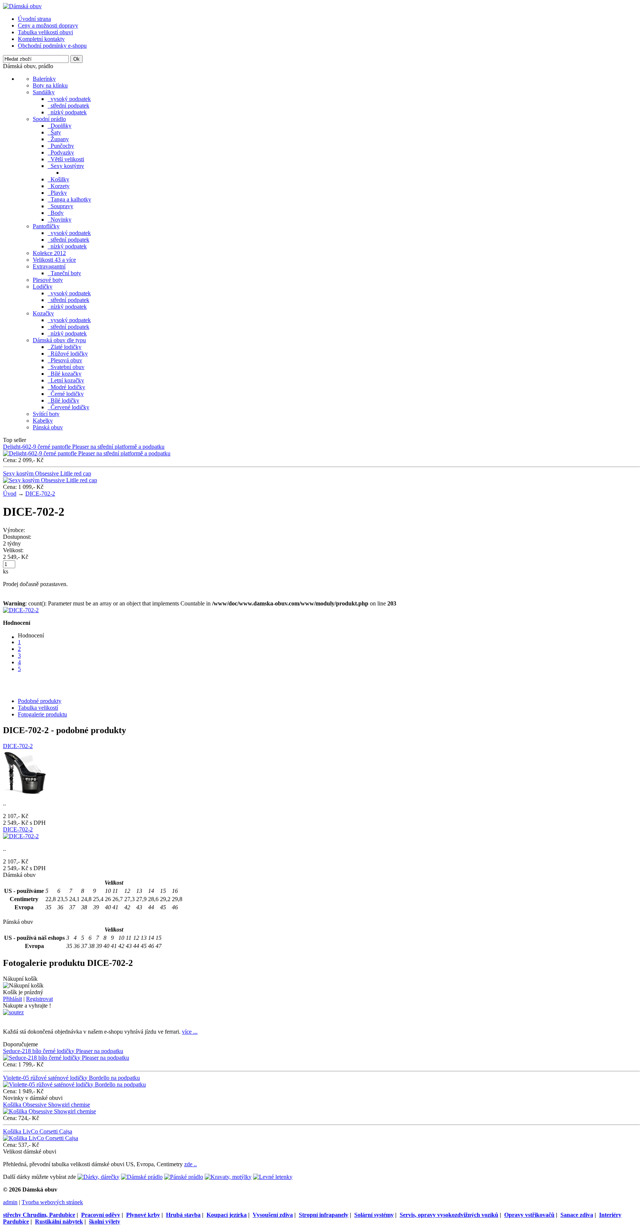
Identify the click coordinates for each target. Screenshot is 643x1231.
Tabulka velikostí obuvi (45, 32)
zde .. (190, 1164)
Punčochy (61, 146)
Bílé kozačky (64, 373)
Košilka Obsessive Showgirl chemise (46, 1104)
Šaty (54, 132)
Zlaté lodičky (64, 347)
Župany (58, 139)
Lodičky (42, 286)
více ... (190, 1031)
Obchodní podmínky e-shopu (52, 45)
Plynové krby (143, 1215)
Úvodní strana (34, 19)
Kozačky (43, 313)
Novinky (59, 219)
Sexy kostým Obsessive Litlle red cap (47, 473)
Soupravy (60, 206)
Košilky (58, 179)
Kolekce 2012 (49, 253)
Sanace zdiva (576, 1215)
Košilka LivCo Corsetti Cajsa (37, 1131)
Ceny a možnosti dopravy (48, 25)
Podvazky (61, 152)
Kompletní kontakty (41, 39)
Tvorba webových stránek (52, 1202)
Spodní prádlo (49, 119)
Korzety (59, 186)
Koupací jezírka (227, 1215)
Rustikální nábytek (59, 1221)
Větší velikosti (66, 159)
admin (10, 1202)
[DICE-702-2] (21, 610)
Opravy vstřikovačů (529, 1215)
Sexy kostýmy (66, 166)
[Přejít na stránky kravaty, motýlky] (228, 1177)
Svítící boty (46, 414)
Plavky (57, 193)
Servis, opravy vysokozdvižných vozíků (449, 1215)
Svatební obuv (66, 367)
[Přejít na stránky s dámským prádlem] (142, 1177)
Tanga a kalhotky (69, 199)
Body (56, 213)
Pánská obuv (48, 427)
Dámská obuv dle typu (59, 340)
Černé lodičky (66, 394)
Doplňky (59, 126)
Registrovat (39, 999)
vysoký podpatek (69, 99)
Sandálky (44, 92)
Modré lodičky (66, 387)
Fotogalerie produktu (42, 714)
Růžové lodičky (68, 353)
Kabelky (43, 420)
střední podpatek (68, 105)
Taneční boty (64, 273)
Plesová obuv (65, 360)
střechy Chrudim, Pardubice (39, 1215)
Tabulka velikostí (38, 707)
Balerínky (44, 79)
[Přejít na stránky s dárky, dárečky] (98, 1177)
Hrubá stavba (183, 1215)
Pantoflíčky (46, 226)
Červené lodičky (68, 407)
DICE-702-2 (40, 493)
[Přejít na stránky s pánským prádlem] (183, 1177)
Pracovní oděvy (100, 1215)
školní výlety (104, 1221)
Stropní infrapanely (323, 1215)
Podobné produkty (39, 701)
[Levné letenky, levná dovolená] (272, 1177)
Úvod (9, 493)
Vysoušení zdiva (273, 1215)
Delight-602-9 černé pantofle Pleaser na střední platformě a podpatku (83, 446)
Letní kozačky (66, 380)
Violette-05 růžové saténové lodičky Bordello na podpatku (71, 1078)
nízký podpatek (67, 112)
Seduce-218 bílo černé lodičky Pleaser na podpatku (63, 1051)
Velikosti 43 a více (54, 260)
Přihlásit (12, 999)
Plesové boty (48, 280)
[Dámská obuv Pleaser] (22, 6)
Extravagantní (49, 266)
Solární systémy (374, 1215)
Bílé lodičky (63, 400)
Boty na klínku (50, 85)
